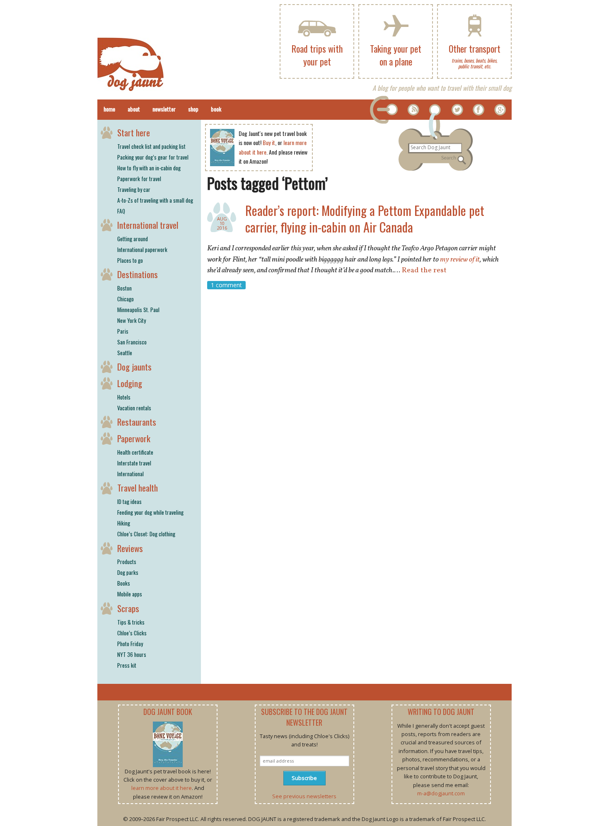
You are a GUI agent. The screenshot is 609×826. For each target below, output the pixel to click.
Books (123, 583)
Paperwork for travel (139, 178)
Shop (193, 108)
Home (109, 108)
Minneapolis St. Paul (138, 309)
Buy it (269, 142)
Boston (124, 288)
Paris (122, 331)
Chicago (125, 299)
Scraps (128, 608)
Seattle (124, 353)
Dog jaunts (134, 366)
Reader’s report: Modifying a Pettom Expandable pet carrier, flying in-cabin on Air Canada (364, 218)
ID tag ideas (129, 501)
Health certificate (135, 452)
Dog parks (127, 572)
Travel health (137, 487)
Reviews (130, 548)
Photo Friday (130, 643)
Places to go (130, 260)
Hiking (123, 523)
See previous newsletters (304, 796)
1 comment (226, 285)
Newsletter (164, 108)
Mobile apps (129, 594)
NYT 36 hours (131, 654)
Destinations (137, 274)
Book (216, 108)
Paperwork (133, 438)
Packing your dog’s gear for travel (152, 157)
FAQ (121, 211)
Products (126, 561)
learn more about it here (161, 788)
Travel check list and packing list (151, 146)
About (134, 108)
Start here (133, 132)
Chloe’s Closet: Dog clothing (146, 534)
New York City (131, 320)
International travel (147, 224)
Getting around (132, 239)
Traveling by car (133, 189)
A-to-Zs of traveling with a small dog (155, 200)
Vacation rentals (134, 408)
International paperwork (142, 249)
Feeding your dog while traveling (150, 512)
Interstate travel (134, 463)
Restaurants (136, 421)
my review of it (460, 259)
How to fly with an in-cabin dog (149, 168)
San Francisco (132, 342)
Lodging (129, 383)
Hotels (123, 397)
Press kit (126, 665)
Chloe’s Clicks (132, 633)
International (130, 474)
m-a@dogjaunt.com (441, 793)
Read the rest (424, 270)
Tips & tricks (131, 622)
